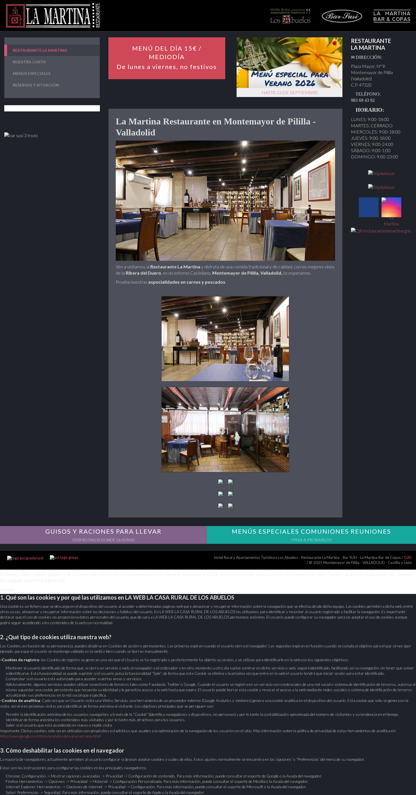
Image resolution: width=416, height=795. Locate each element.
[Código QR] (381, 230)
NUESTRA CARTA (29, 61)
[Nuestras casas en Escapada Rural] (25, 558)
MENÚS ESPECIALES (31, 73)
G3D (408, 557)
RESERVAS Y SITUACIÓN (36, 85)
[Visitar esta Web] (64, 558)
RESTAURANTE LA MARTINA (40, 50)
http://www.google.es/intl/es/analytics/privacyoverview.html (50, 736)
